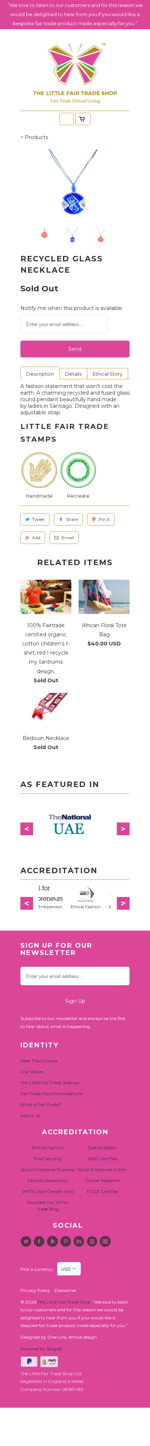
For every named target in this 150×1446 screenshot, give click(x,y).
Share (72, 519)
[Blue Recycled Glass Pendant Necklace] (75, 185)
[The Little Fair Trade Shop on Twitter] (26, 1241)
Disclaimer (66, 1290)
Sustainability (102, 1147)
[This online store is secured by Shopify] (49, 1365)
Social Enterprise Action (102, 1169)
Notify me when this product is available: (71, 308)
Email (68, 537)
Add (36, 537)
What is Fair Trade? (40, 1104)
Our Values (31, 1071)
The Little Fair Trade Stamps (49, 1082)
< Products (34, 137)
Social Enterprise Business (48, 1169)
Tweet (38, 519)
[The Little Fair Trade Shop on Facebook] (40, 1241)
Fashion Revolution (48, 1180)
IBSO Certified (102, 1158)
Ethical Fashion (48, 1147)
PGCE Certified (102, 1191)
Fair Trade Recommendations (51, 1093)
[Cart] (83, 119)
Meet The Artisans (39, 1060)
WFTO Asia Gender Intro (48, 1191)
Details (73, 374)
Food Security (47, 1158)
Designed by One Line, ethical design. (59, 1337)
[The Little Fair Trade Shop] (75, 106)
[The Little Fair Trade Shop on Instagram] (92, 1241)
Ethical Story (107, 374)
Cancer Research (102, 1180)
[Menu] (66, 119)
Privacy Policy (35, 1290)
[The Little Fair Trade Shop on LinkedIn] (79, 1241)
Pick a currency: (38, 1269)
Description (40, 374)
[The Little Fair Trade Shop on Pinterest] (66, 1241)
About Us (30, 1115)
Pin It (104, 519)
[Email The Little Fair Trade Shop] (106, 1241)
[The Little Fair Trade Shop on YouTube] (53, 1241)
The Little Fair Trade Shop (64, 1302)
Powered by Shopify (41, 1348)
